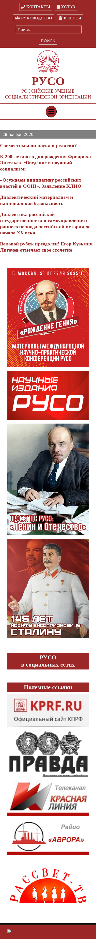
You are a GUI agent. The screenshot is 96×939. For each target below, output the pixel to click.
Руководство (36, 18)
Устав (68, 7)
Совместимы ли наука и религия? (38, 145)
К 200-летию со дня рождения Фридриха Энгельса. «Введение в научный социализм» (45, 162)
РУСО (48, 80)
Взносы (72, 18)
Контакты (38, 7)
